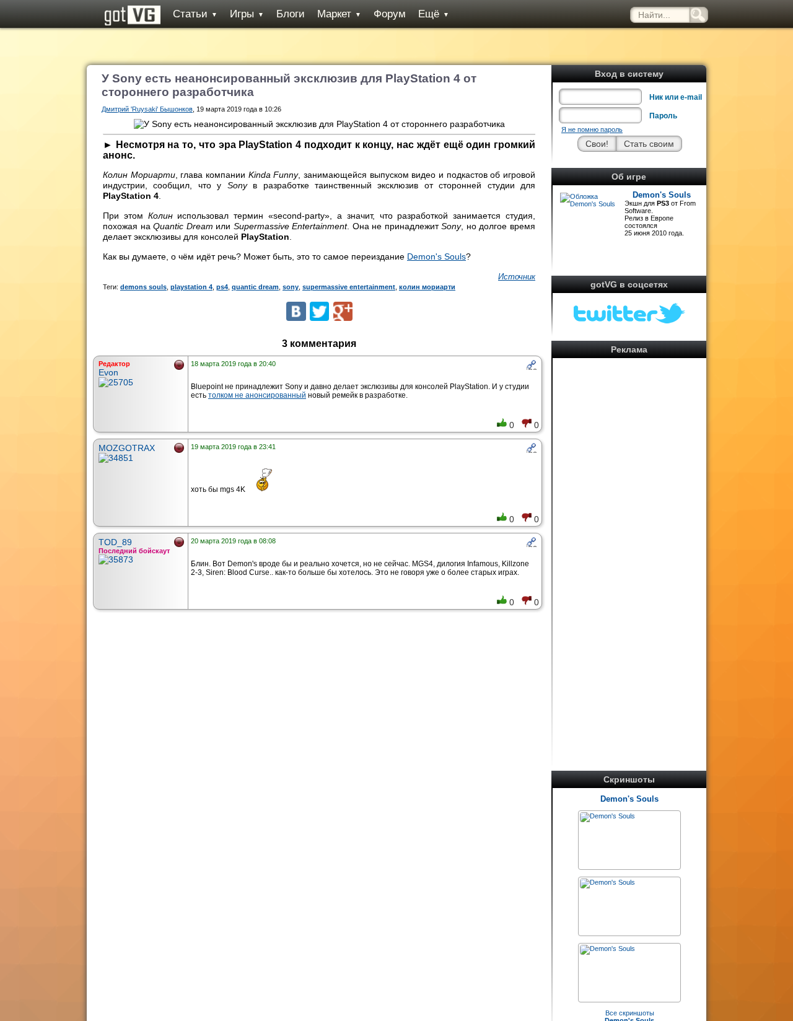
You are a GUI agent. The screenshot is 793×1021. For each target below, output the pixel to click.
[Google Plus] (343, 311)
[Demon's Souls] (607, 816)
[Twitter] (319, 311)
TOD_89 (115, 542)
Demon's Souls (662, 194)
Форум (390, 14)
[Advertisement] (629, 548)
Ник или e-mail (675, 97)
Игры (247, 14)
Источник (516, 276)
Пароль (663, 116)
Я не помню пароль (592, 129)
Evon (108, 372)
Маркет (339, 14)
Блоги (290, 14)
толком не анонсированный (257, 395)
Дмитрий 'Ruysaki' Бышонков (147, 109)
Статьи (195, 14)
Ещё (433, 14)
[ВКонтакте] (295, 311)
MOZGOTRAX (127, 448)
